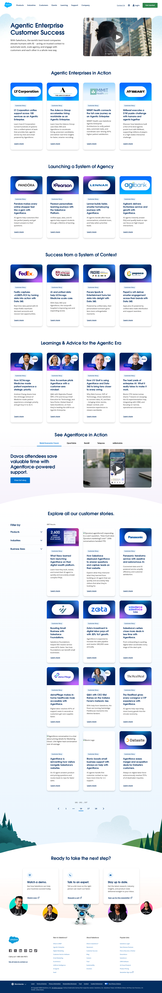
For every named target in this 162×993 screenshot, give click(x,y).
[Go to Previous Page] (58, 808)
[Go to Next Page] (103, 808)
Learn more (19, 144)
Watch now (32, 898)
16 (81, 808)
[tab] (49, 443)
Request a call (73, 898)
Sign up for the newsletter (119, 898)
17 (88, 808)
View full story (20, 480)
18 (96, 808)
